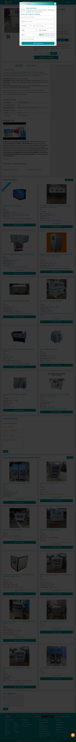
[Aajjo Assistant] (73, 735)
